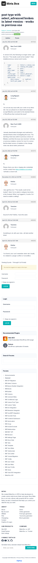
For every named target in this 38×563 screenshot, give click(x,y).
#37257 (33, 91)
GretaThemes (5, 531)
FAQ (2, 516)
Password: (5, 278)
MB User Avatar (9, 462)
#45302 (33, 240)
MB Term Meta (9, 448)
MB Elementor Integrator (12, 410)
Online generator (24, 511)
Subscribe (31, 547)
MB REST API (9, 432)
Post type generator (25, 513)
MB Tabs (7, 443)
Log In (5, 286)
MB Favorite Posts (10, 416)
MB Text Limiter (9, 453)
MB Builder (8, 391)
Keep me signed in (9, 282)
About (3, 509)
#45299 (33, 202)
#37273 (33, 151)
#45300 (33, 220)
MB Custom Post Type (12, 402)
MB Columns (9, 394)
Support (3, 30)
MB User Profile (10, 467)
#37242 (33, 42)
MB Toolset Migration (11, 456)
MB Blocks (8, 389)
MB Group (8, 424)
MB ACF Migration (10, 380)
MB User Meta (9, 464)
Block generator (24, 518)
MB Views (8, 470)
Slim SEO (4, 529)
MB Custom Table (10, 405)
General (9, 30)
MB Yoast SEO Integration (12, 472)
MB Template (9, 445)
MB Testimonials (10, 451)
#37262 (33, 119)
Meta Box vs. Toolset (25, 531)
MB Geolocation (10, 421)
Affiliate (3, 513)
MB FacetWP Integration (12, 413)
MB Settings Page (10, 437)
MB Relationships (10, 429)
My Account (5, 511)
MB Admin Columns (11, 383)
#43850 (33, 177)
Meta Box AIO (9, 475)
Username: (5, 274)
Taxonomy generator (25, 516)
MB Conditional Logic (11, 399)
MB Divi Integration (10, 407)
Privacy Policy (20, 557)
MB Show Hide (9, 440)
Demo (21, 509)
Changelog (4, 518)
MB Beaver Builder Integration (14, 386)
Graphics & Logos (6, 522)
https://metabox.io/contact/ (24, 169)
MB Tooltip (8, 459)
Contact (3, 520)
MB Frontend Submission (12, 418)
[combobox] (19, 361)
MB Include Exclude (11, 426)
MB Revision (9, 434)
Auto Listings (5, 533)
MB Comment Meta (11, 397)
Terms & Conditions (30, 557)
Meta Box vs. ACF (24, 529)
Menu (34, 3)
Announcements (10, 375)
